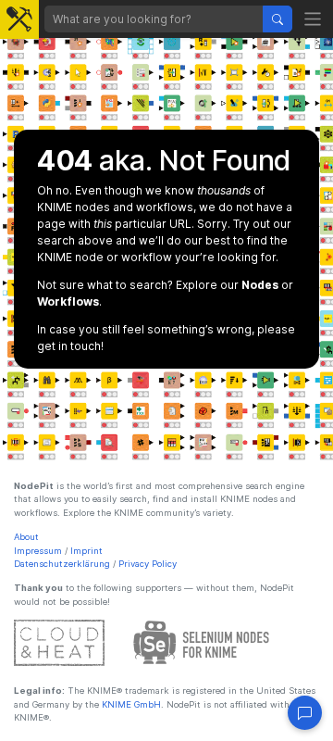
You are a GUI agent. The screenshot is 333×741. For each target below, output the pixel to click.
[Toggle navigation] (313, 19)
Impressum (38, 551)
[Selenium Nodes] (201, 642)
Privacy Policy (147, 564)
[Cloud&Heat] (59, 642)
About (26, 537)
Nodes (259, 285)
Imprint (86, 551)
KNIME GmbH (130, 704)
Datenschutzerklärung (62, 564)
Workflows (68, 301)
